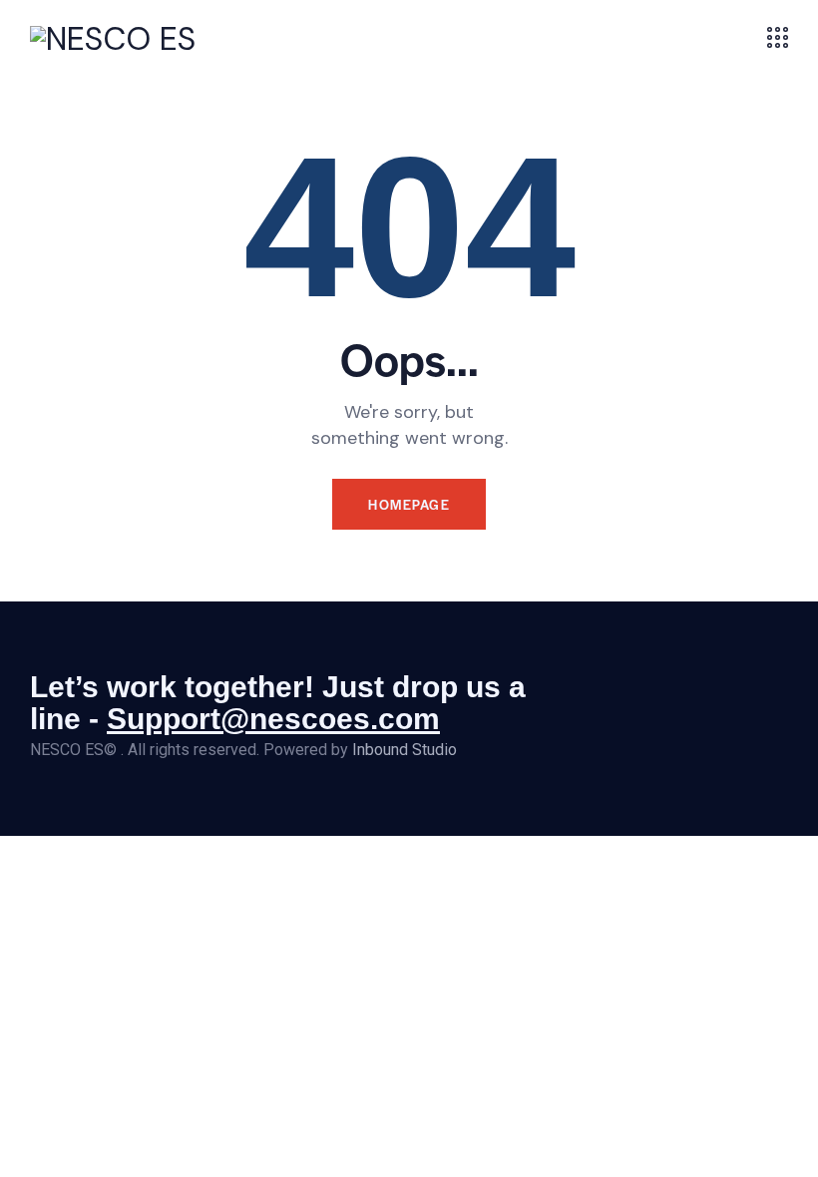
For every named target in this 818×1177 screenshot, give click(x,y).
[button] (742, 38)
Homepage (409, 504)
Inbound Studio (404, 749)
